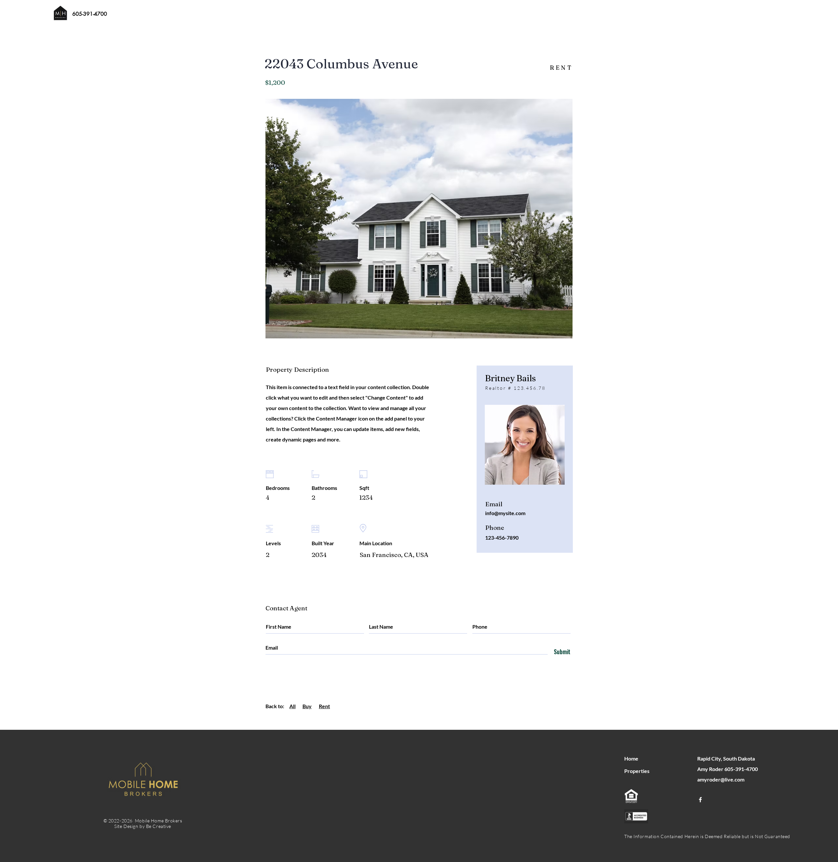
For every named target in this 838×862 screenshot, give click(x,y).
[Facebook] (700, 799)
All (292, 706)
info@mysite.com (505, 513)
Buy (307, 706)
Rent (324, 706)
